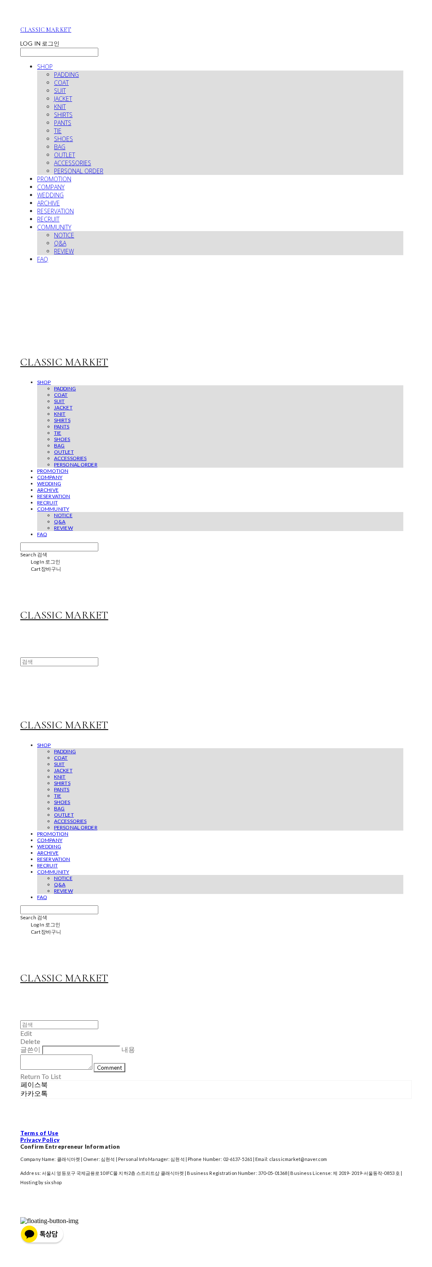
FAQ (42, 259)
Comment (109, 1067)
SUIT (60, 91)
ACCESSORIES (72, 163)
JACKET (63, 99)
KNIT (60, 107)
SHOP (45, 67)
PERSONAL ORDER (78, 171)
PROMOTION (54, 179)
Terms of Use (39, 1133)
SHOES (63, 139)
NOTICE (64, 235)
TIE (58, 131)
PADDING (66, 75)
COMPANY (51, 187)
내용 (128, 1049)
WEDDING (50, 195)
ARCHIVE (48, 203)
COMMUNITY (54, 227)
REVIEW (64, 251)
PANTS (62, 123)
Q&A (60, 243)
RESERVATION (55, 211)
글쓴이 (30, 1049)
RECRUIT (48, 219)
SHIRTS (63, 115)
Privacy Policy (39, 1139)
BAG (59, 147)
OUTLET (64, 155)
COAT (61, 83)
